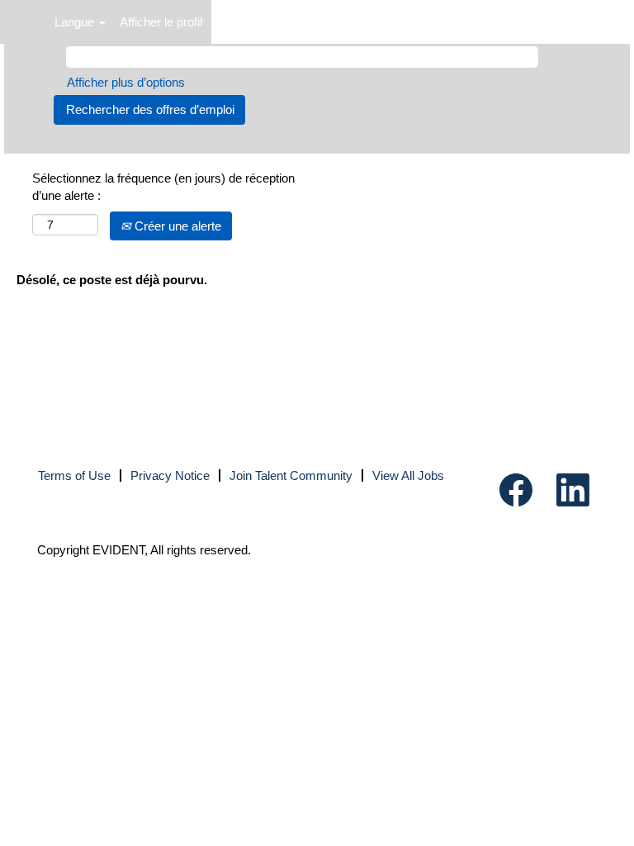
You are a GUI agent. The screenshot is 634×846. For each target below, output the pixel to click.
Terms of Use (74, 475)
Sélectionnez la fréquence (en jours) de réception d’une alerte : (163, 186)
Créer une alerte (176, 226)
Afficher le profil (161, 22)
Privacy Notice (170, 475)
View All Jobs (408, 475)
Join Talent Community (290, 475)
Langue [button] (75, 22)
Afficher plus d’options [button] (126, 82)
